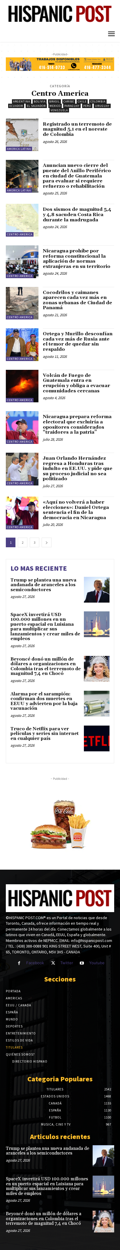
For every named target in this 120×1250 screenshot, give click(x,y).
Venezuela (59, 110)
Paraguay (72, 106)
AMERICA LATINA (19, 149)
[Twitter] (53, 963)
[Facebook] (19, 963)
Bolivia (39, 101)
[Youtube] (82, 963)
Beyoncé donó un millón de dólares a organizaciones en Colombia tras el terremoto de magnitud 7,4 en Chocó (45, 666)
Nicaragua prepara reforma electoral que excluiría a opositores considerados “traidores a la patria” (77, 424)
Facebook (35, 962)
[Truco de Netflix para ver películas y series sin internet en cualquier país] (97, 738)
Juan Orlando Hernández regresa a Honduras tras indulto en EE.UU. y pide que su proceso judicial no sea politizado (77, 468)
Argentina (21, 101)
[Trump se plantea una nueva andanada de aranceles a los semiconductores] (97, 590)
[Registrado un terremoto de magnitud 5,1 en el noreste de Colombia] (22, 135)
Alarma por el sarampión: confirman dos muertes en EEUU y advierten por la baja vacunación (43, 701)
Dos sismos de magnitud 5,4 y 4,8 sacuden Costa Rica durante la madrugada (77, 214)
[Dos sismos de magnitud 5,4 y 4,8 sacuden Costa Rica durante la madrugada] (22, 220)
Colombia (97, 101)
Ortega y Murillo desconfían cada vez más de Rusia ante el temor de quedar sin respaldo (77, 341)
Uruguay (102, 106)
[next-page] (47, 542)
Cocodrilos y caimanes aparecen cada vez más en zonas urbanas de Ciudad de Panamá (77, 300)
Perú (87, 106)
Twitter (66, 962)
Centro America (19, 234)
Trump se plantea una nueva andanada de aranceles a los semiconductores (43, 585)
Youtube (97, 962)
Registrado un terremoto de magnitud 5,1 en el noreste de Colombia (77, 129)
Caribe (68, 101)
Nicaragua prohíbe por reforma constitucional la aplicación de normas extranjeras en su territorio (76, 258)
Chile (82, 101)
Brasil (54, 101)
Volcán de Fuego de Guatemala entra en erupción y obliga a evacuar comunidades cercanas (76, 383)
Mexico (55, 106)
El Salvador (36, 106)
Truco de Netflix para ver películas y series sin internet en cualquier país (44, 733)
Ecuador (16, 106)
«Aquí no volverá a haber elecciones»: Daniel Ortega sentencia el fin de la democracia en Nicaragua (76, 510)
